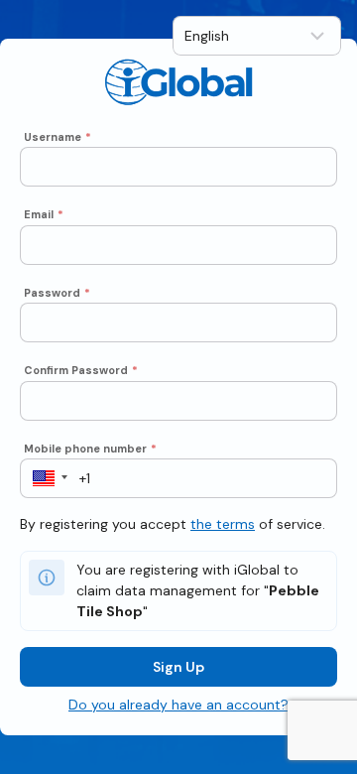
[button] (44, 478)
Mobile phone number (90, 448)
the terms (222, 524)
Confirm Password (81, 370)
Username (57, 137)
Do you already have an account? (178, 704)
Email (43, 214)
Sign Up (178, 667)
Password (57, 293)
